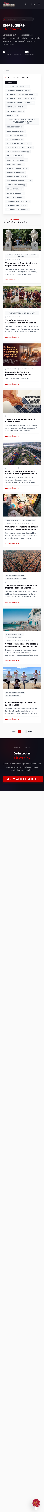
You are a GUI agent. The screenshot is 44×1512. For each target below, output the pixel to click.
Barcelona (12, 115)
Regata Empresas (15, 189)
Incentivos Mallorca (16, 176)
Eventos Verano (14, 156)
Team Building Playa (13, 695)
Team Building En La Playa (18, 201)
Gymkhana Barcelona (17, 160)
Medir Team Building (16, 185)
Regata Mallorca (15, 193)
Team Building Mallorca (18, 209)
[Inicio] (3, 70)
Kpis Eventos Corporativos (19, 181)
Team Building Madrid (16, 205)
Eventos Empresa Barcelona (19, 147)
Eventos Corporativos (17, 86)
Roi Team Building (15, 197)
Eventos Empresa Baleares (19, 143)
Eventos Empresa (15, 139)
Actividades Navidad (16, 107)
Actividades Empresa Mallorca (20, 99)
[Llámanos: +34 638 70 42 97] (36, 1504)
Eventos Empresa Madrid (18, 152)
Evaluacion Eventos (16, 135)
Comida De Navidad (15, 131)
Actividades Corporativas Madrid (21, 94)
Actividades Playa (15, 111)
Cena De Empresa (14, 127)
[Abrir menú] (39, 4)
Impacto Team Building (17, 168)
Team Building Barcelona (18, 90)
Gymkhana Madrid (15, 164)
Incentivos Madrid (15, 172)
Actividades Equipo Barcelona (20, 103)
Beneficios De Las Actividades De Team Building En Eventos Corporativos (22, 121)
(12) (11, 82)
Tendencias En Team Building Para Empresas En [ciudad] (22, 255)
